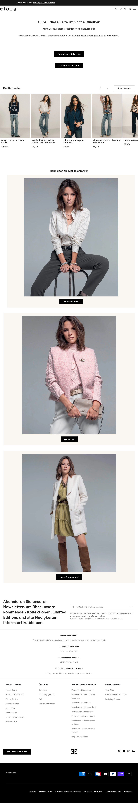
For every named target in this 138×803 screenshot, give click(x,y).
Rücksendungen (45, 792)
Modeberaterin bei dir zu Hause (84, 707)
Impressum (128, 792)
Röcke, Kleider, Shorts (14, 694)
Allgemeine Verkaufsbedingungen (68, 792)
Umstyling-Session (112, 699)
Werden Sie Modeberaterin (82, 690)
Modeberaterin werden (81, 702)
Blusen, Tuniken (12, 699)
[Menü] (134, 9)
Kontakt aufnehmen (47, 704)
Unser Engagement (69, 577)
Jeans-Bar (10, 708)
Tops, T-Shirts (11, 713)
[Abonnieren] (131, 607)
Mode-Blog (109, 690)
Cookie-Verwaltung (113, 792)
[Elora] (8, 9)
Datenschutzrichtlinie (93, 792)
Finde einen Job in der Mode (83, 716)
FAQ (40, 699)
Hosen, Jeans (11, 690)
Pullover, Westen (12, 704)
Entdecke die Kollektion (69, 54)
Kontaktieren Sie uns (17, 751)
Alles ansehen (124, 88)
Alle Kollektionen (71, 301)
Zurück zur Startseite (69, 65)
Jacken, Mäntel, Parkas (15, 717)
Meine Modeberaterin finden (116, 694)
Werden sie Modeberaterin (82, 712)
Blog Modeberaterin (80, 736)
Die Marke (69, 439)
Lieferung (32, 792)
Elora (13, 773)
